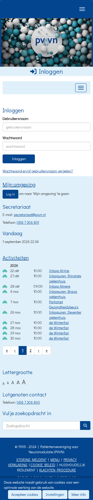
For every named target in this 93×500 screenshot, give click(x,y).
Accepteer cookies (24, 494)
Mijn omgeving (19, 184)
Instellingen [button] (55, 494)
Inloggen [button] (19, 158)
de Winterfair (59, 322)
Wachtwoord (12, 137)
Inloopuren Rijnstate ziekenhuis (65, 278)
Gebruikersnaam (15, 118)
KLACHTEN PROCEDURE (57, 470)
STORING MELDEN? (31, 459)
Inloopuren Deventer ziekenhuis (65, 315)
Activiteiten (16, 257)
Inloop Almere (59, 286)
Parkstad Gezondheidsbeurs (64, 304)
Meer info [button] (79, 494)
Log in (10, 194)
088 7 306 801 (28, 222)
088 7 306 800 (28, 402)
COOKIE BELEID (42, 464)
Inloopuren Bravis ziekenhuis (63, 294)
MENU (55, 459)
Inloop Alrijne (59, 270)
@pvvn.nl (30, 214)
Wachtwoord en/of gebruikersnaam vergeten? (38, 170)
